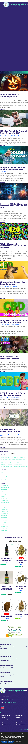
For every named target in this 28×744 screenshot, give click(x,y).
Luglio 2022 (3, 504)
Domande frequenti (6, 724)
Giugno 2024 (4, 493)
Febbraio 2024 (4, 500)
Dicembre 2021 (4, 513)
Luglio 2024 (3, 491)
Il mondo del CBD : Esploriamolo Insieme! (10, 430)
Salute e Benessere (14, 99)
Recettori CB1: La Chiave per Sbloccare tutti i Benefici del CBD (13, 206)
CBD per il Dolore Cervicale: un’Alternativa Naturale (13, 168)
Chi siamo (4, 717)
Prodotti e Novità (5, 478)
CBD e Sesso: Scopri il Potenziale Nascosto (10, 357)
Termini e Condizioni (20, 724)
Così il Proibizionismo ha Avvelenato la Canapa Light (13, 457)
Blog (8, 99)
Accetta (4, 741)
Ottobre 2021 (4, 517)
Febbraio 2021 (4, 526)
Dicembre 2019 (4, 532)
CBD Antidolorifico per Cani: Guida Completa (13, 283)
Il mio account (19, 719)
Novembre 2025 (5, 487)
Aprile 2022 (3, 506)
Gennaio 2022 (4, 511)
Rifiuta (10, 741)
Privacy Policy (19, 722)
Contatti (4, 722)
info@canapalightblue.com (9, 702)
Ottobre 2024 (4, 489)
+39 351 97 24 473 (9, 699)
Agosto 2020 (4, 530)
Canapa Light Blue (6, 715)
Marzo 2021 (4, 524)
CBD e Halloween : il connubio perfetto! (9, 95)
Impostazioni (18, 741)
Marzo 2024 (4, 498)
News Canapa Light (5, 476)
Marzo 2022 (4, 507)
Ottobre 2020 (4, 528)
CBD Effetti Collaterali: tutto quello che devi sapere (13, 321)
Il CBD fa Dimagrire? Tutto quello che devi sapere (12, 394)
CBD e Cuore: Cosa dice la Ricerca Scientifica (11, 464)
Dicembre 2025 (4, 485)
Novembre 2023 (5, 502)
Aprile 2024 (3, 496)
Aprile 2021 (3, 522)
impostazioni (4, 739)
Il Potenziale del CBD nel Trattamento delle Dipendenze (14, 466)
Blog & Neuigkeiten (20, 721)
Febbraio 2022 (4, 509)
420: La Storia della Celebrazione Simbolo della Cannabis (13, 246)
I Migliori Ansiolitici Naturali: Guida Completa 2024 (13, 132)
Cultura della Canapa (15, 250)
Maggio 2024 (4, 494)
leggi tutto (2, 109)
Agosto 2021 (4, 521)
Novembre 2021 (5, 515)
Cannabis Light (5, 719)
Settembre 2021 (5, 519)
